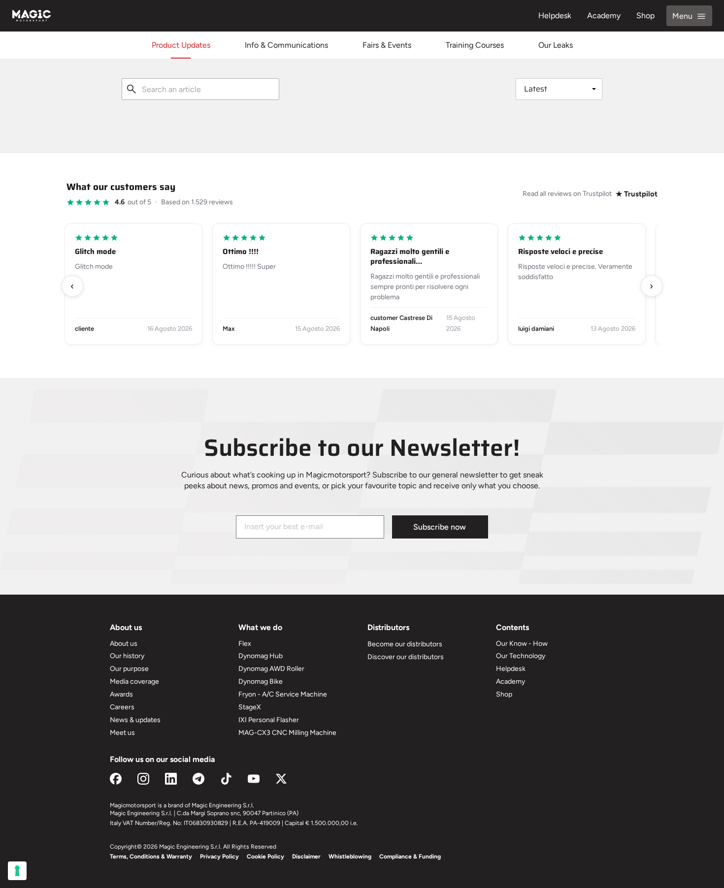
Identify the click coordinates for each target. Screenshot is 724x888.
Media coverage (134, 681)
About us (123, 643)
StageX (249, 707)
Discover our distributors (405, 657)
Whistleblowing (350, 856)
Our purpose (129, 669)
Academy (604, 15)
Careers (122, 707)
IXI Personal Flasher (268, 720)
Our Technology (520, 656)
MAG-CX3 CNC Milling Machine (287, 733)
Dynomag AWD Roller (271, 669)
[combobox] (200, 89)
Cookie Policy (265, 856)
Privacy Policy (219, 856)
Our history (127, 656)
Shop (645, 15)
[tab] (181, 45)
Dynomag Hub (260, 656)
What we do (260, 627)
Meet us (122, 733)
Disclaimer (306, 856)
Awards (121, 694)
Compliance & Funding (410, 856)
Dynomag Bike (260, 681)
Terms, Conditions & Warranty (151, 856)
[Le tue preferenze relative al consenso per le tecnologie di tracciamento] (17, 870)
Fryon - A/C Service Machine (282, 694)
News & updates (135, 720)
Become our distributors (404, 644)
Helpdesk (554, 15)
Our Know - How (522, 643)
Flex (244, 643)
